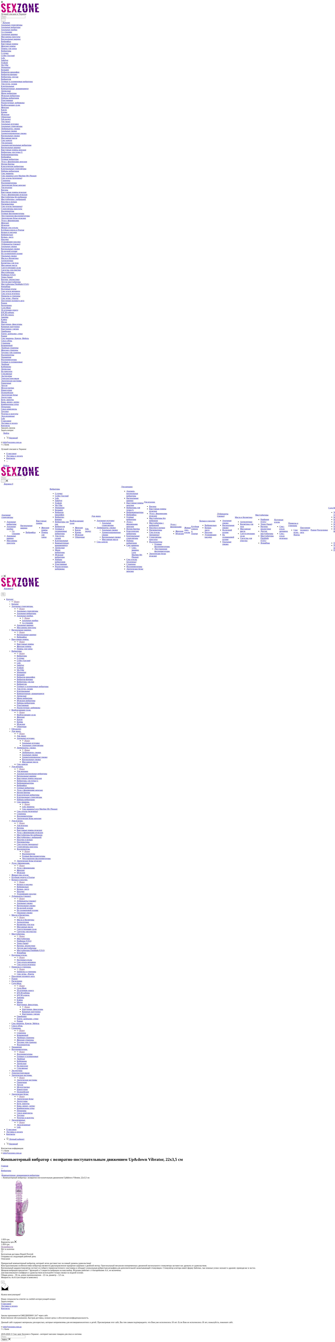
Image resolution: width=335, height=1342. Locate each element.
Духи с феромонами (26, 868)
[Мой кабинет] (2, 591)
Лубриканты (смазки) (26, 901)
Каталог (15, 604)
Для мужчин (22, 825)
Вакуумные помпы (25, 644)
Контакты (5, 1308)
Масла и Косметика (25, 920)
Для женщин (22, 771)
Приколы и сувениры (26, 971)
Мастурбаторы (23, 938)
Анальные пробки (30, 620)
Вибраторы (22, 656)
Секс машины (28, 807)
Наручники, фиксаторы (32, 1009)
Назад (16, 602)
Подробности (7, 1247)
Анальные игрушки (31, 743)
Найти (4, 1340)
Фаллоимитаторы (24, 1054)
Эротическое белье (25, 1099)
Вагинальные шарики (26, 634)
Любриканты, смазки (31, 752)
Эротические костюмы (27, 1080)
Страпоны (21, 1033)
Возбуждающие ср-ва (26, 715)
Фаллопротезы (28, 854)
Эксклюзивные (23, 1125)
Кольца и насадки (25, 884)
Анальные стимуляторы (27, 611)
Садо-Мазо (21, 988)
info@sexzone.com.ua (12, 442)
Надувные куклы (24, 960)
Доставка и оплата (9, 1306)
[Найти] (3, 19)
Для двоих (21, 736)
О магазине (6, 1304)
